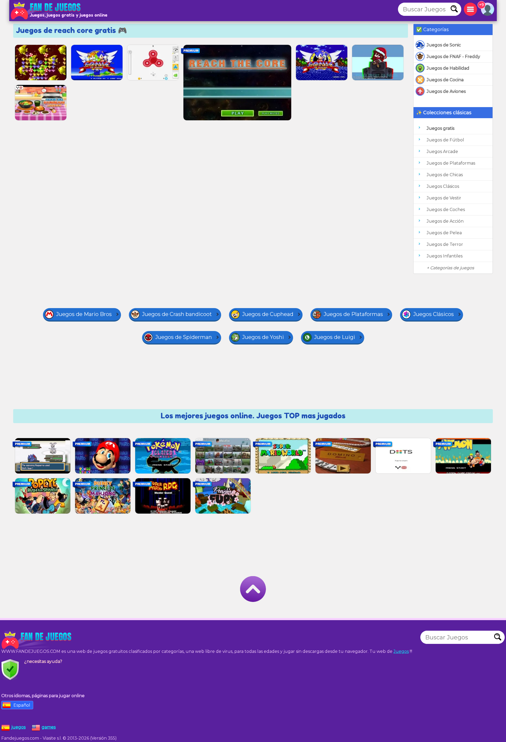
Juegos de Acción (445, 221)
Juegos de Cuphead (267, 314)
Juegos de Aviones (446, 91)
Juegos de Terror (445, 244)
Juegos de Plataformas (451, 163)
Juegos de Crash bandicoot (177, 314)
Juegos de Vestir (444, 197)
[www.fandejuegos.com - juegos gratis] (36, 640)
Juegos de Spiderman (183, 337)
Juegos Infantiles (445, 255)
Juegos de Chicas (445, 174)
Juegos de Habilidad (448, 68)
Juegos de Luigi (334, 337)
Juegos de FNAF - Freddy (453, 56)
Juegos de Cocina (445, 79)
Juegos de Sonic (444, 44)
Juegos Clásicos (443, 186)
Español (21, 705)
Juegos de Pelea (444, 232)
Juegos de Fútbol (445, 139)
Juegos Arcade (442, 151)
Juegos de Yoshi (263, 337)
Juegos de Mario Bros (84, 314)
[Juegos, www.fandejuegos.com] (46, 10)
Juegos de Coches (446, 209)
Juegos (401, 651)
